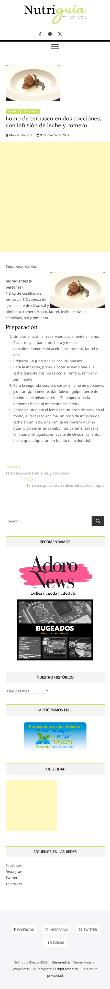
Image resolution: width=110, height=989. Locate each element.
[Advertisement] (55, 197)
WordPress (21, 969)
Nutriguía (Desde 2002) (31, 962)
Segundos (31, 111)
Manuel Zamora (20, 135)
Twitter (12, 877)
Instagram (15, 871)
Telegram (14, 883)
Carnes (13, 111)
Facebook (13, 865)
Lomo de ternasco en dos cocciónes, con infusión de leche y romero (53, 122)
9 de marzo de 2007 (54, 135)
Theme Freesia (83, 962)
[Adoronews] (55, 555)
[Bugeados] (55, 601)
